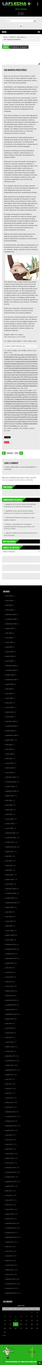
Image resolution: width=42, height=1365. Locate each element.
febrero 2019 (10, 991)
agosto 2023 (10, 740)
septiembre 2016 (11, 1126)
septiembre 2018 (11, 1014)
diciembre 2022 (11, 777)
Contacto (17, 9)
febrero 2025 (10, 656)
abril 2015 (9, 1205)
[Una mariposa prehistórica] (21, 54)
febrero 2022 (10, 824)
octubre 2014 (10, 1233)
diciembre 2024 (11, 666)
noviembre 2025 (11, 619)
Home (5, 37)
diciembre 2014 (11, 1223)
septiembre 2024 (11, 679)
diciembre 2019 (11, 944)
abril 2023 (9, 758)
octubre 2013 (10, 1288)
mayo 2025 (9, 642)
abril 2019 (9, 982)
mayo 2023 (9, 754)
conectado (22, 467)
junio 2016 (9, 1140)
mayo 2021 (9, 865)
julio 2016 (9, 1135)
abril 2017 (9, 1093)
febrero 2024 (10, 712)
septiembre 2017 (11, 1070)
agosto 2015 (10, 1186)
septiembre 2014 (11, 1237)
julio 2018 (9, 1023)
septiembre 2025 (11, 624)
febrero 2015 (10, 1214)
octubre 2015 (10, 1177)
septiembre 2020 (11, 903)
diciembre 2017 (11, 1056)
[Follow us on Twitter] (22, 13)
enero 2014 (9, 1274)
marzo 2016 (9, 1154)
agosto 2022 (10, 796)
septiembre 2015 (11, 1181)
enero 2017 (9, 1107)
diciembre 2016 (11, 1112)
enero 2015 (9, 1219)
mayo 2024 (9, 698)
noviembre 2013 (11, 1284)
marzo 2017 (9, 1098)
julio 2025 (9, 633)
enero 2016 (9, 1163)
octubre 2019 (10, 954)
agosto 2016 (10, 1130)
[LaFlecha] (21, 4)
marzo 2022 (9, 819)
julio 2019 (9, 968)
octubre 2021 (10, 842)
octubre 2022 (10, 786)
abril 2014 (9, 1260)
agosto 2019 (10, 963)
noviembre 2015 (11, 1172)
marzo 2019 (9, 986)
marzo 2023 (9, 763)
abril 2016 (9, 1149)
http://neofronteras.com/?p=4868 (14, 337)
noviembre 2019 (11, 949)
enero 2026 (9, 610)
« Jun (4, 1335)
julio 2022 (9, 800)
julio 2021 (9, 856)
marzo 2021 (9, 875)
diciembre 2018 (11, 1000)
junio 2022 (9, 805)
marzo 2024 (9, 707)
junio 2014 (9, 1251)
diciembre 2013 (11, 1279)
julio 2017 (9, 1079)
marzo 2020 (9, 930)
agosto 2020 (10, 907)
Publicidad (24, 9)
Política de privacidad (12, 1362)
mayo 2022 (9, 810)
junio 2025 (9, 638)
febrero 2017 (10, 1102)
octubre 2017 (10, 1065)
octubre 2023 (10, 731)
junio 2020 (9, 916)
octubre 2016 (10, 1121)
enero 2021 (9, 884)
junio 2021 (9, 861)
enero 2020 (9, 940)
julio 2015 (9, 1191)
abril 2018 (9, 1037)
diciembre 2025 (11, 614)
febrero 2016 (10, 1158)
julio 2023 (9, 745)
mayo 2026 (9, 600)
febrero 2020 (10, 935)
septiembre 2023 (11, 735)
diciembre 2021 (11, 833)
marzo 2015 (9, 1209)
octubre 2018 (10, 1009)
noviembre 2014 (11, 1228)
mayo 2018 (9, 1033)
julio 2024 (9, 689)
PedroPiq (9, 517)
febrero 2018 (10, 1047)
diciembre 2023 (11, 721)
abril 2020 (9, 926)
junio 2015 (9, 1195)
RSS (19, 1362)
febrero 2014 (10, 1270)
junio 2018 (9, 1028)
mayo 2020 (9, 921)
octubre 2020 (10, 898)
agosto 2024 (10, 684)
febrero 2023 (10, 768)
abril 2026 (9, 605)
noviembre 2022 (11, 782)
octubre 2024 (10, 675)
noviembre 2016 (11, 1116)
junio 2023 (9, 749)
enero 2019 (9, 995)
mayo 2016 (9, 1144)
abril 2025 (9, 647)
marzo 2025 (9, 652)
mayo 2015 (9, 1200)
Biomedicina (21, 37)
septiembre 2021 (11, 847)
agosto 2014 (10, 1242)
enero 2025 (9, 661)
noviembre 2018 (11, 1005)
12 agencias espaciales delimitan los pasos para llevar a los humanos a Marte (19, 526)
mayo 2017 (9, 1088)
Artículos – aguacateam (13, 524)
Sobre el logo (32, 1362)
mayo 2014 (9, 1256)
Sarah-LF (24, 47)
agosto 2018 (10, 1019)
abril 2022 (9, 814)
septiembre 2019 (11, 958)
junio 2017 (9, 1084)
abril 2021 (9, 870)
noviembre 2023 (11, 726)
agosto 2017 (10, 1075)
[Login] (21, 25)
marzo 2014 (9, 1265)
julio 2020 (9, 912)
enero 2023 (9, 772)
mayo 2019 (9, 977)
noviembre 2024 (11, 670)
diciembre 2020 (11, 889)
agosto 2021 (10, 851)
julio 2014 (9, 1246)
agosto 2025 (10, 628)
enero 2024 (9, 717)
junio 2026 (9, 596)
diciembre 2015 (11, 1167)
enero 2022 (9, 828)
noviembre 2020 (11, 893)
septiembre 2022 (11, 791)
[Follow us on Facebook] (19, 13)
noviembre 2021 (11, 837)
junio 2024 (9, 693)
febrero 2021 (10, 879)
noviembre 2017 (11, 1061)
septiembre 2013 (11, 1293)
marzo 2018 (9, 1042)
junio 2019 (9, 972)
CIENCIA (12, 37)
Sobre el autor (25, 1362)
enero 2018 (9, 1051)
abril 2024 (9, 703)
